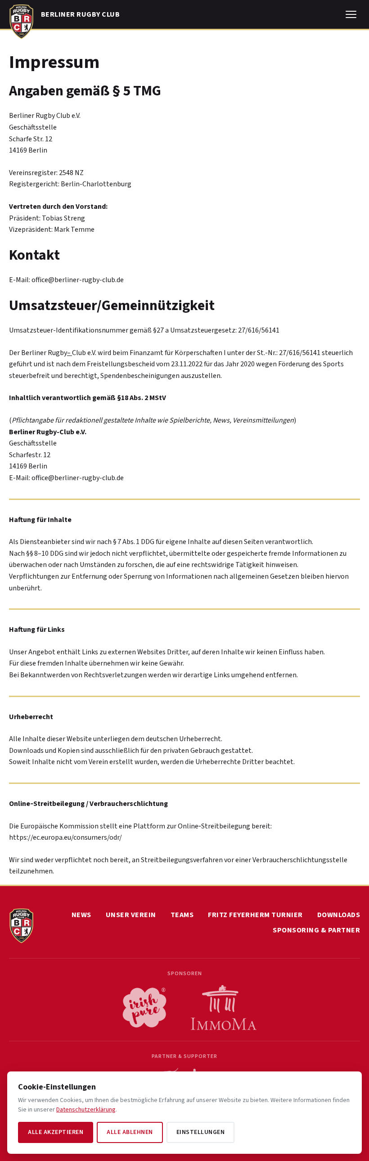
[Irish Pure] (144, 1007)
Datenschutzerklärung (86, 1109)
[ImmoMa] (223, 1007)
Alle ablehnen (130, 1132)
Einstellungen (200, 1132)
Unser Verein (131, 915)
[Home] (21, 20)
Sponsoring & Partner (316, 930)
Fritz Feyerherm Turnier (255, 915)
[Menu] (351, 14)
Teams (182, 915)
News (81, 915)
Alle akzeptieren (55, 1132)
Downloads (338, 915)
